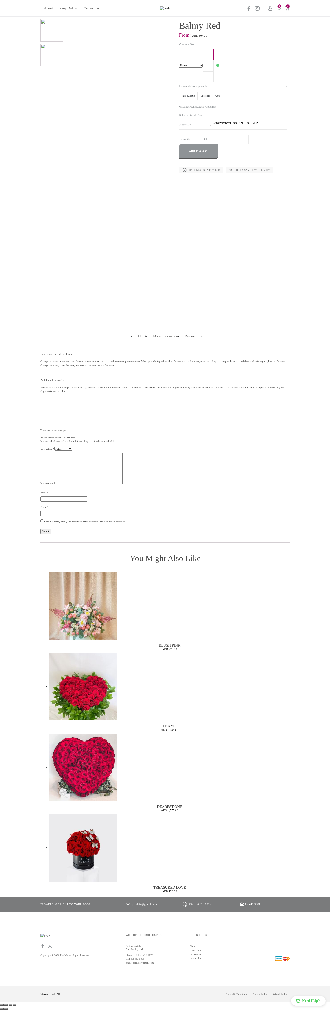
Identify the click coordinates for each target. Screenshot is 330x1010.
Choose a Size (186, 44)
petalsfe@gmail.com (143, 962)
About (48, 8)
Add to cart (198, 151)
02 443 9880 (138, 958)
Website (44, 994)
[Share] (10, 1005)
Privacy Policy (259, 994)
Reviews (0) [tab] (193, 336)
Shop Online (68, 8)
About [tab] (141, 336)
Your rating (47, 448)
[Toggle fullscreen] (6, 1005)
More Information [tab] (165, 336)
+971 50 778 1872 (143, 955)
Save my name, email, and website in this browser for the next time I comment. (85, 521)
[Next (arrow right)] (6, 1009)
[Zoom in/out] (2, 1005)
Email (44, 507)
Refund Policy (280, 994)
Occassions (91, 8)
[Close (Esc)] (14, 1005)
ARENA (56, 994)
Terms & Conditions (236, 994)
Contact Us (195, 958)
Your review (47, 483)
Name (44, 492)
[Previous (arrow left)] (2, 1009)
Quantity (186, 139)
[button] (308, 1001)
